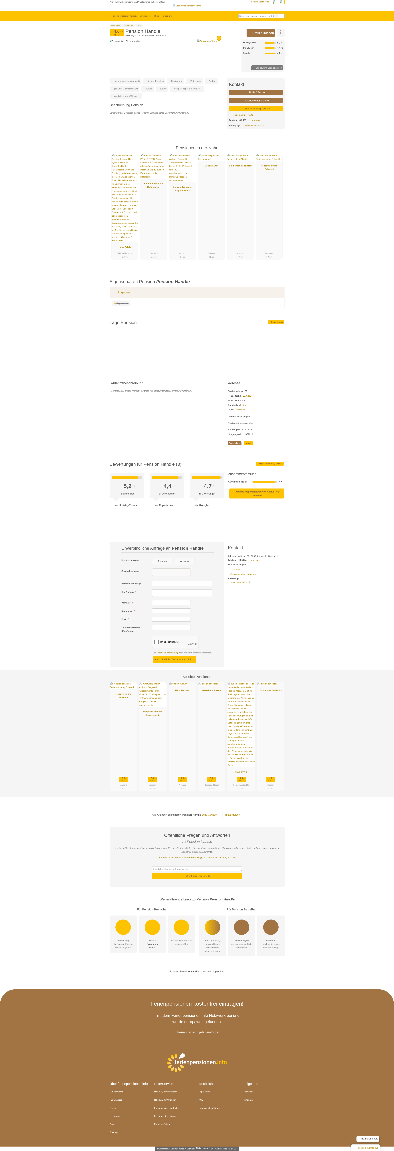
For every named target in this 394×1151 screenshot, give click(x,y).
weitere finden (152, 944)
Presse (113, 1108)
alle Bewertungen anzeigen (268, 68)
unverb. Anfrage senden (257, 108)
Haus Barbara (182, 690)
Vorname (126, 602)
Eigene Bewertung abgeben (271, 464)
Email (124, 619)
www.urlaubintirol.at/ (254, 125)
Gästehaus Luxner (211, 690)
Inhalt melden (232, 814)
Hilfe (267, 2)
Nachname (127, 611)
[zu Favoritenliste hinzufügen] (114, 43)
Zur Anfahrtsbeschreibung (243, 574)
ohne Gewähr (209, 814)
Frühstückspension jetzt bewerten (257, 493)
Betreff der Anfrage (131, 583)
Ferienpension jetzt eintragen (198, 1032)
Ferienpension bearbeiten (166, 1108)
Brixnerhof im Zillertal (240, 165)
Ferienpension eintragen (166, 1116)
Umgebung (123, 292)
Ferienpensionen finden (124, 16)
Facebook (248, 1091)
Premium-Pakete (162, 1124)
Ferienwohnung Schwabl (269, 167)
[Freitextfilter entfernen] (276, 16)
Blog (156, 16)
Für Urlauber (116, 1100)
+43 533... (243, 120)
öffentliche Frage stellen (198, 876)
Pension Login (257, 2)
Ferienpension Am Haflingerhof (153, 185)
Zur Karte (235, 569)
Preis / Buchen (262, 33)
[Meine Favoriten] (178, 16)
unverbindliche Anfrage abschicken (174, 659)
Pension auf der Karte (242, 115)
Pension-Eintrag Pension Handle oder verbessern (213, 945)
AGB (201, 1100)
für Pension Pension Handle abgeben (123, 944)
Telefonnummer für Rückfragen (131, 629)
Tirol (244, 405)
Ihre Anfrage (128, 592)
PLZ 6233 (246, 396)
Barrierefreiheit (369, 1138)
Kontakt (248, 443)
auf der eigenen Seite (241, 944)
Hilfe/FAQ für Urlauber (165, 1100)
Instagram (248, 1100)
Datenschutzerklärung (167, 652)
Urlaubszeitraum (130, 560)
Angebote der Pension (257, 100)
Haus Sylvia (125, 247)
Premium (278, 150)
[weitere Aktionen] (281, 33)
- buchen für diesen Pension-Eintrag (270, 944)
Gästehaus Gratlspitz (271, 690)
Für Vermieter (116, 1091)
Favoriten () (367, 1148)
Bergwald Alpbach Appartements (182, 189)
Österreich (240, 409)
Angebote (145, 16)
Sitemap (114, 1132)
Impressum (204, 1091)
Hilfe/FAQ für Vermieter (165, 1091)
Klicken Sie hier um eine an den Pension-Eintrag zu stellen (198, 857)
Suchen (282, 16)
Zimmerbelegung (130, 571)
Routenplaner (277, 322)
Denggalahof (211, 165)
